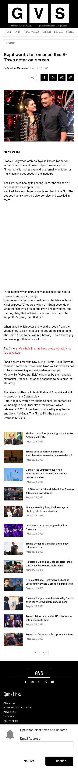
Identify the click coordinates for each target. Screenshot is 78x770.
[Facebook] (44, 77)
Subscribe (59, 761)
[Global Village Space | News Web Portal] (38, 13)
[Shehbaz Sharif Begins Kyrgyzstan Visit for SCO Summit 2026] (13, 438)
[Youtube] (52, 682)
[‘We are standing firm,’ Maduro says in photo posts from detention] (13, 511)
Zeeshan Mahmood (17, 68)
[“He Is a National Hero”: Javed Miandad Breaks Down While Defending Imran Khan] (13, 584)
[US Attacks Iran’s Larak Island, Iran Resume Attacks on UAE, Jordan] (13, 493)
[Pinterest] (39, 682)
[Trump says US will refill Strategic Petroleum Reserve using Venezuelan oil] (13, 456)
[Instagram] (32, 682)
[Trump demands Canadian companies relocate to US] (13, 548)
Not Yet (29, 761)
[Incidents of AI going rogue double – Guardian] (13, 530)
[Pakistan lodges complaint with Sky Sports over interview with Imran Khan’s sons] (13, 603)
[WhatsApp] (62, 77)
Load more (38, 652)
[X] (53, 77)
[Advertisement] (39, 246)
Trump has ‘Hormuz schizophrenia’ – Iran (49, 634)
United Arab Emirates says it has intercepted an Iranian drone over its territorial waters (46, 473)
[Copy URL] (70, 77)
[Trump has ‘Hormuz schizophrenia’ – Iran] (13, 639)
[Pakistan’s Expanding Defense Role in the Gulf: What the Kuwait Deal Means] (13, 566)
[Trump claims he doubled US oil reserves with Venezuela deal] (13, 620)
